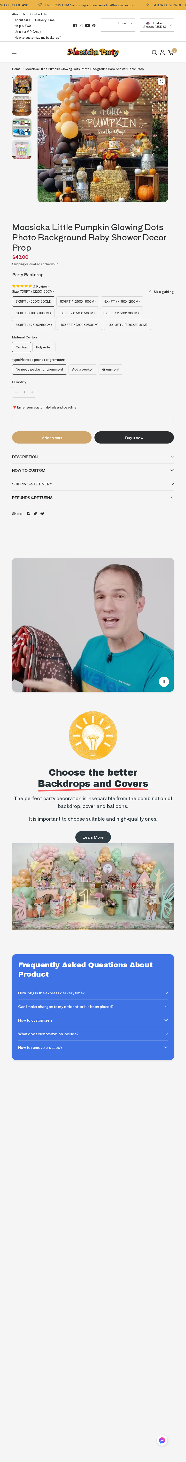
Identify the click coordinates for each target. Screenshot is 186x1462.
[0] (170, 52)
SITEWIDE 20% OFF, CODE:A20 (159, 5)
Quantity (19, 382)
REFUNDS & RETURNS (32, 497)
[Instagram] (81, 25)
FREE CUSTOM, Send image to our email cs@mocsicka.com (72, 5)
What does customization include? (48, 1033)
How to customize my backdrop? (38, 37)
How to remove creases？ (40, 1047)
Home (16, 69)
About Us (18, 14)
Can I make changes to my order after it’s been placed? (66, 1006)
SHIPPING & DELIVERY (32, 483)
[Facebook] (75, 25)
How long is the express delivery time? (51, 992)
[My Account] (162, 52)
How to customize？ (35, 1020)
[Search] (154, 52)
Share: (17, 513)
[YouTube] (88, 25)
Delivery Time (45, 20)
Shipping (18, 264)
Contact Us (38, 14)
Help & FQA (23, 26)
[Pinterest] (94, 25)
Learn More (93, 837)
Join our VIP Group (28, 31)
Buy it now (134, 437)
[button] (162, 1441)
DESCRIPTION (25, 456)
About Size (22, 20)
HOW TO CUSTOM (28, 470)
